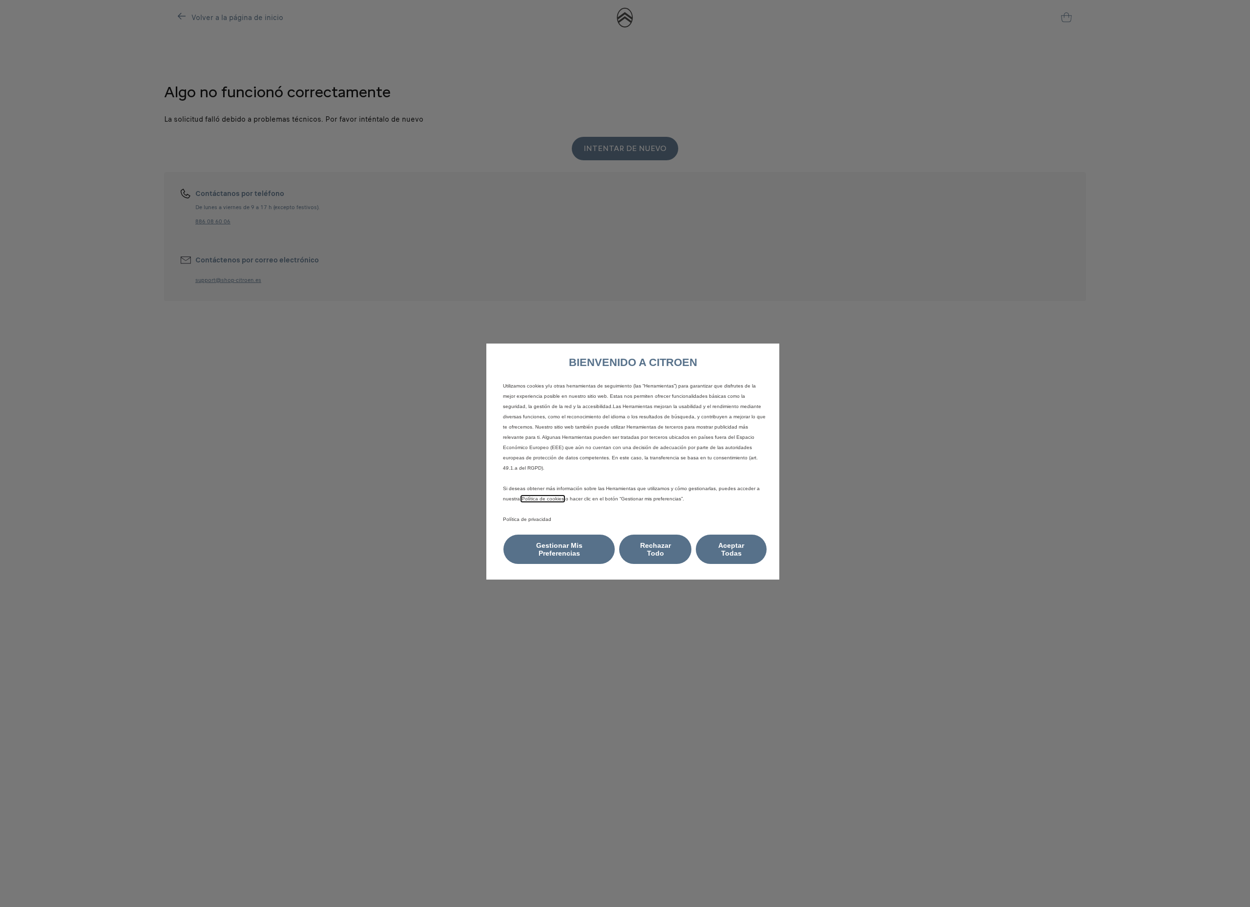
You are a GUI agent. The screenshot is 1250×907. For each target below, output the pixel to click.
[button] (559, 549)
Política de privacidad (527, 519)
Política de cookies (542, 498)
